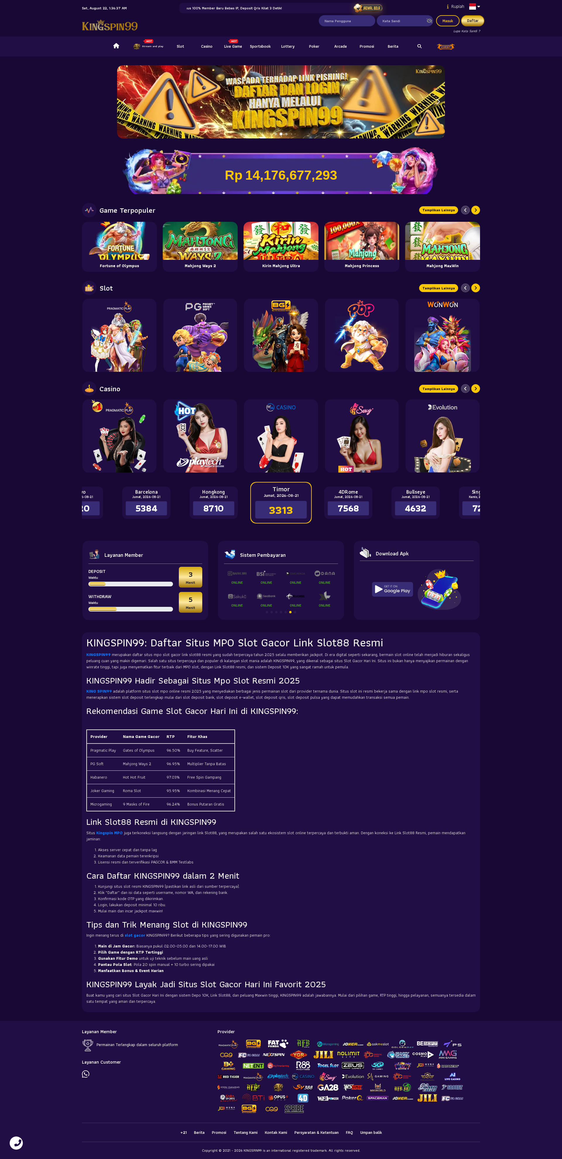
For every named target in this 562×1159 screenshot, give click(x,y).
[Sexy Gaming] (362, 436)
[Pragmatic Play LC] (119, 436)
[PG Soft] (200, 335)
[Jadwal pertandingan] (368, 8)
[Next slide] (475, 210)
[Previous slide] (465, 210)
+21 (183, 1132)
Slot (180, 46)
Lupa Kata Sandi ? (466, 31)
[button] (438, 101)
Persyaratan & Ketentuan (316, 1132)
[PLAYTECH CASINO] (200, 436)
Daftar (473, 20)
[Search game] (419, 47)
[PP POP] (362, 335)
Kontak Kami (276, 1132)
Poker (314, 46)
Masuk (448, 21)
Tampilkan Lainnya (438, 210)
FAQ (349, 1132)
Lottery (287, 46)
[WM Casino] (281, 436)
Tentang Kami (246, 1132)
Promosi (367, 46)
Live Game (233, 46)
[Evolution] (442, 436)
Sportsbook (260, 46)
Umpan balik (371, 1132)
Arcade (340, 46)
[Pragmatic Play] (119, 335)
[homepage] (116, 47)
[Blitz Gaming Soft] (281, 335)
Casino (207, 46)
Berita (393, 46)
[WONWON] (442, 335)
